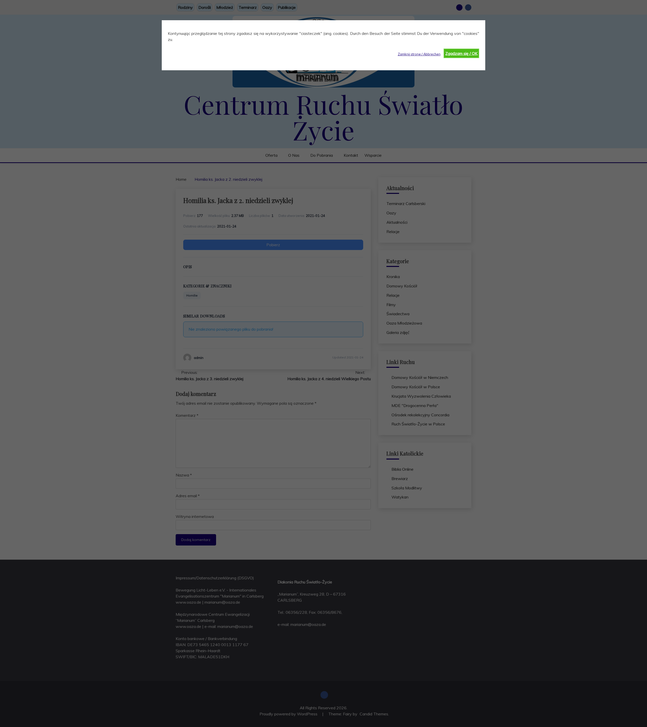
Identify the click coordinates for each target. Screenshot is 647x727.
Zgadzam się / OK (461, 53)
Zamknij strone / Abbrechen (419, 54)
